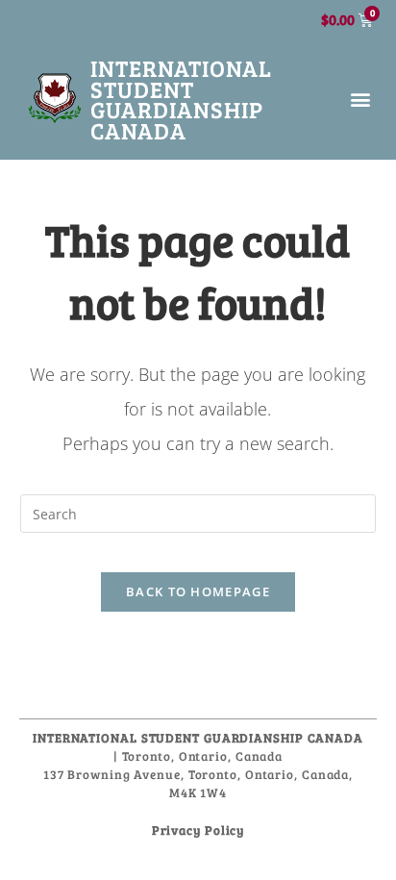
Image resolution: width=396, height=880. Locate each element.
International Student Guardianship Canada (181, 99)
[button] (361, 99)
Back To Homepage (198, 591)
